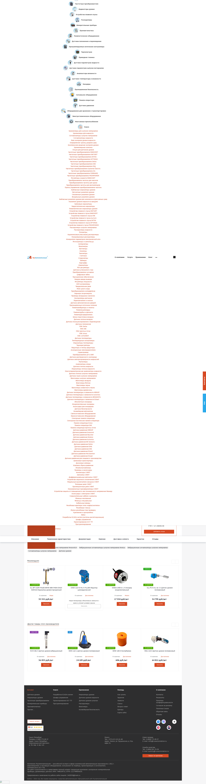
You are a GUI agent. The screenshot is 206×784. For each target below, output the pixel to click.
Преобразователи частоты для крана (83, 183)
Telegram (169, 722)
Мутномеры (83, 362)
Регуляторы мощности (83, 282)
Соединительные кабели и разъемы (83, 496)
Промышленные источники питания (83, 305)
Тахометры (83, 253)
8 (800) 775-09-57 (152, 739)
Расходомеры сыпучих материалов (83, 227)
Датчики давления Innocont (83, 432)
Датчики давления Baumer (83, 435)
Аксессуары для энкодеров (83, 406)
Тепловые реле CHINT (83, 484)
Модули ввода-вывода (83, 279)
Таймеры (83, 260)
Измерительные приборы (37, 704)
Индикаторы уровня (35, 698)
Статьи (119, 704)
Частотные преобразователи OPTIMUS (83, 159)
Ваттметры (83, 249)
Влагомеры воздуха (83, 381)
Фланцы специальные (83, 501)
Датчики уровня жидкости (89, 698)
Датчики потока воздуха (83, 319)
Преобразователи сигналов (83, 272)
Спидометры (83, 258)
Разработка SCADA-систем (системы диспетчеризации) (83, 517)
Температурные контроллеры (83, 341)
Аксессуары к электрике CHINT (83, 494)
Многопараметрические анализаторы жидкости (83, 371)
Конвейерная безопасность (89, 710)
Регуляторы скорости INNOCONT (83, 178)
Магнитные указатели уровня (83, 192)
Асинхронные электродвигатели (83, 350)
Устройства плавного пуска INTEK (83, 220)
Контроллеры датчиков (83, 298)
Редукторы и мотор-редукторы (83, 348)
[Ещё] (156, 257)
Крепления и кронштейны (41, 536)
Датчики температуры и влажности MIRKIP (83, 392)
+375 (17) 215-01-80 (115, 739)
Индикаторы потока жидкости (83, 369)
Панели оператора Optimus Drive (83, 428)
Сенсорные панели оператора (83, 418)
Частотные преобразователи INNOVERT (83, 152)
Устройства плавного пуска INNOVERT (83, 213)
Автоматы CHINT (83, 475)
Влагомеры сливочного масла (83, 388)
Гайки (83, 515)
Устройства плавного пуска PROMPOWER (83, 225)
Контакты (159, 695)
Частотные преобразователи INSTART (83, 154)
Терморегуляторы (83, 345)
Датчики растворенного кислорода (83, 357)
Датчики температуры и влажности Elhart (83, 399)
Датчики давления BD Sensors (83, 442)
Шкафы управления (41, 543)
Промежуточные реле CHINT (83, 487)
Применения (84, 690)
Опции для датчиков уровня (83, 150)
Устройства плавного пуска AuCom (83, 218)
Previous (173, 562)
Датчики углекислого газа (83, 270)
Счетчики (83, 256)
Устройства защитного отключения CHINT (83, 479)
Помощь (120, 690)
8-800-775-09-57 (42, 739)
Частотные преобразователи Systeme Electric (83, 169)
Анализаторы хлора (83, 364)
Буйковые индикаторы (83, 204)
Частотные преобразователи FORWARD (83, 173)
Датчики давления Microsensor (83, 454)
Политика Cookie (162, 708)
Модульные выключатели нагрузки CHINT (83, 482)
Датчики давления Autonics (83, 439)
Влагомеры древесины (83, 390)
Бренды (120, 710)
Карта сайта (121, 713)
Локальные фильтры (83, 468)
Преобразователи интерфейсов (83, 291)
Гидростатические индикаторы (83, 206)
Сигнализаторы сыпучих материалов (83, 136)
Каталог (30, 690)
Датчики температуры (83, 338)
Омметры (83, 251)
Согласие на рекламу (164, 705)
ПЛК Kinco (83, 333)
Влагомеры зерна (83, 385)
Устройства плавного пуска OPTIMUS (83, 223)
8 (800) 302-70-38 (152, 749)
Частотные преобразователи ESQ (83, 166)
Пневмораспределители (83, 315)
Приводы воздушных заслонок (83, 296)
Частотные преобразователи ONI (83, 164)
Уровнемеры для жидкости (83, 133)
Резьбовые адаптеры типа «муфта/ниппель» (41, 529)
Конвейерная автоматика (83, 411)
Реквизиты (160, 698)
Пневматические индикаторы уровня (83, 209)
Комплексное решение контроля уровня (83, 145)
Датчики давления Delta (83, 444)
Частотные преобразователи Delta (83, 162)
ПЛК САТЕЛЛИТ (83, 336)
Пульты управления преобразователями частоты (83, 187)
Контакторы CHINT (83, 472)
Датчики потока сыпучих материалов (83, 373)
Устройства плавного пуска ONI (83, 216)
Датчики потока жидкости (83, 366)
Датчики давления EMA (83, 447)
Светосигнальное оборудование (83, 414)
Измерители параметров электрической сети (83, 239)
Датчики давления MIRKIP (83, 430)
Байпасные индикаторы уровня (83, 190)
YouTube (163, 727)
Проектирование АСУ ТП (41, 545)
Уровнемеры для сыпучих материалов (83, 131)
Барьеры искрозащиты (83, 293)
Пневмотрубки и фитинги (83, 312)
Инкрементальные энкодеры (83, 404)
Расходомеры (84, 704)
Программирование (41, 548)
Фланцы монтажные (83, 498)
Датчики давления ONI (83, 449)
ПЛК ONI (83, 329)
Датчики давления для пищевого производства (83, 458)
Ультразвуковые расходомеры (83, 237)
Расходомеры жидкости (83, 230)
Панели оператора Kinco (83, 423)
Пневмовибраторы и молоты (83, 308)
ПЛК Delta (83, 326)
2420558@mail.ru (73, 775)
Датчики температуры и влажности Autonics (83, 395)
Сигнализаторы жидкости (83, 138)
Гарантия (120, 698)
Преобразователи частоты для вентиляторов (83, 185)
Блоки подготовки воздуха (83, 317)
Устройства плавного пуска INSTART (83, 211)
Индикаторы (83, 265)
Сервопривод (83, 352)
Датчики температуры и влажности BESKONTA (83, 397)
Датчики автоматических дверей (83, 303)
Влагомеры (83, 707)
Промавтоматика (33, 707)
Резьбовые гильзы (41, 531)
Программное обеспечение (83, 277)
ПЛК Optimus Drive (83, 331)
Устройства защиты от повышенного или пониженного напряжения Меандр (83, 491)
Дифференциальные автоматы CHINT (83, 477)
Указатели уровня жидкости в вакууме (83, 202)
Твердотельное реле (83, 286)
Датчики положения (83, 324)
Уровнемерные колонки (83, 147)
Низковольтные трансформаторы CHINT (83, 489)
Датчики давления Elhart (83, 451)
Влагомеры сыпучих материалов (83, 378)
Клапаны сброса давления (83, 465)
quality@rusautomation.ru (158, 751)
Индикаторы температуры (83, 343)
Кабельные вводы (41, 526)
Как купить (121, 695)
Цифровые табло (83, 275)
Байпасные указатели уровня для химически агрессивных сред (83, 199)
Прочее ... (30, 710)
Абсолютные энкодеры (83, 402)
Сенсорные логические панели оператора (83, 421)
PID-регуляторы (83, 268)
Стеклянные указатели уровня (83, 194)
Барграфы (83, 263)
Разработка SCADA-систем (63, 695)
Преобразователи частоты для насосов (83, 180)
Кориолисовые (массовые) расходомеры (83, 235)
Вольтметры (83, 246)
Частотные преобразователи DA (83, 171)
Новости (120, 701)
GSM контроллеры (83, 284)
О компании (161, 690)
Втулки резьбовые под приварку (41, 533)
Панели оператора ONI (83, 425)
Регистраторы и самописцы (83, 242)
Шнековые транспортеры (83, 461)
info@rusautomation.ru (157, 741)
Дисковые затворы (83, 463)
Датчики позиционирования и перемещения (83, 322)
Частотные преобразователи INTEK (83, 157)
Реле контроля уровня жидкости (83, 140)
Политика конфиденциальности (164, 701)
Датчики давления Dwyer (83, 456)
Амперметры (83, 244)
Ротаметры (83, 232)
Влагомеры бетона (83, 383)
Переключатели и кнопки (83, 300)
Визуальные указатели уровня (83, 197)
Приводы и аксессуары (83, 470)
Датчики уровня (65, 551)
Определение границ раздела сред (83, 143)
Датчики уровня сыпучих (88, 701)
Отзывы (159, 714)
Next (177, 562)
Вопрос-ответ (122, 707)
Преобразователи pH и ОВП (83, 355)
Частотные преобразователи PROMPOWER (83, 176)
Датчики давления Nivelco (83, 437)
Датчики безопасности (83, 409)
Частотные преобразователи (38, 701)
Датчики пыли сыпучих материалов (83, 376)
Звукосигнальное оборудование (83, 416)
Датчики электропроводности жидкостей (83, 359)
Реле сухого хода (83, 289)
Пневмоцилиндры (83, 310)
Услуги (55, 690)
